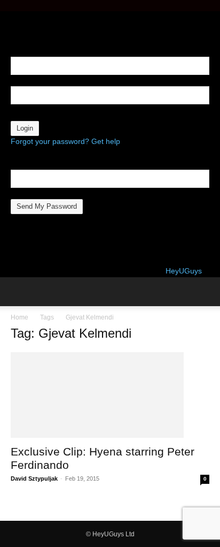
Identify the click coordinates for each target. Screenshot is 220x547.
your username (36, 80)
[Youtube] (38, 17)
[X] (31, 17)
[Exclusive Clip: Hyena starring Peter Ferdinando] (110, 395)
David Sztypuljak (34, 478)
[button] (18, 291)
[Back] (14, 28)
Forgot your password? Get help (65, 141)
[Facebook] (15, 17)
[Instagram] (23, 17)
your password (35, 115)
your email (28, 193)
